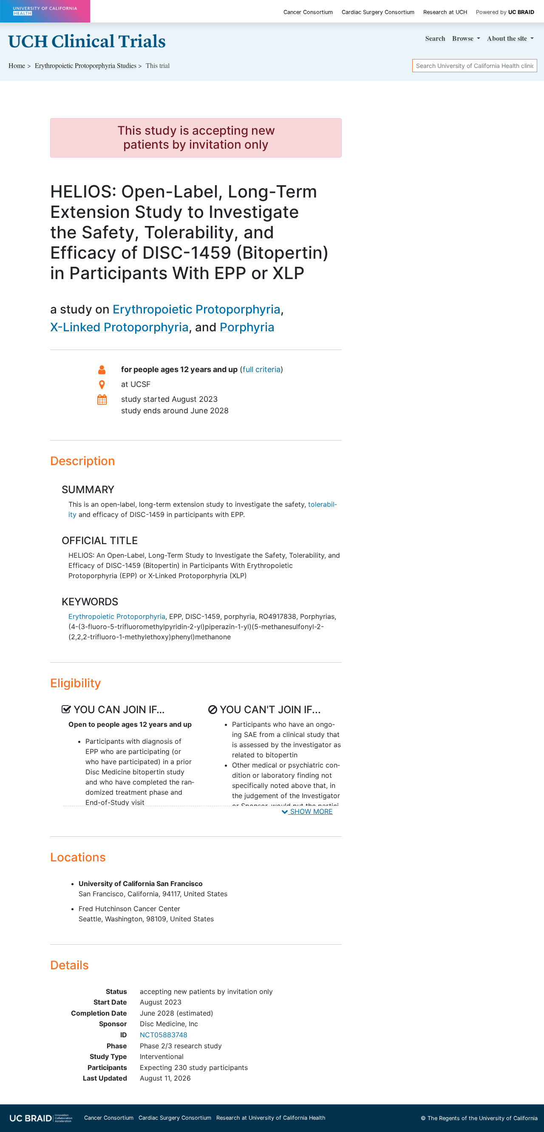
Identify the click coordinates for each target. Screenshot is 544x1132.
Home (16, 65)
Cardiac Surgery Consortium (378, 12)
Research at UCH (445, 12)
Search (435, 38)
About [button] (507, 38)
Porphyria (247, 327)
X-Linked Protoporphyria (119, 327)
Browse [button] (463, 38)
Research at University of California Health (271, 1118)
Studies (85, 65)
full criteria (261, 369)
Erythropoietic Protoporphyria (196, 309)
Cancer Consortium (308, 12)
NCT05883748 (163, 1034)
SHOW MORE (310, 811)
